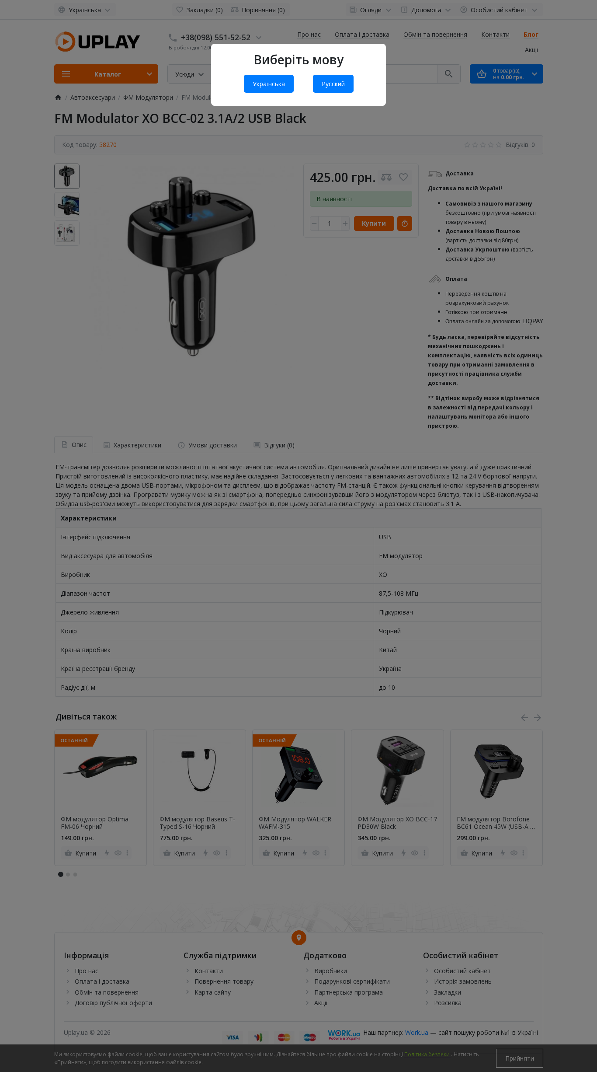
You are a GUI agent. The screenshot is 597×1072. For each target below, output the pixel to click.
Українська (269, 84)
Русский (333, 84)
